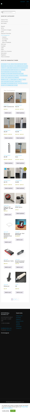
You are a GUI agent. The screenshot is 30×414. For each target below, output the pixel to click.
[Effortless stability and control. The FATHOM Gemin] (15, 352)
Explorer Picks (4, 19)
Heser (15, 73)
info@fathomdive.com (6, 328)
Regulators (3, 54)
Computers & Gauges (6, 29)
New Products (4, 21)
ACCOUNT (22, 1)
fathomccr (8, 330)
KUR (26, 75)
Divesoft (24, 67)
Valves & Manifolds (6, 42)
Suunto (3, 85)
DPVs (2, 31)
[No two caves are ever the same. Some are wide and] (15, 371)
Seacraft (18, 81)
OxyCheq (4, 81)
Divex (3, 69)
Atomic (24, 64)
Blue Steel (14, 65)
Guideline (3, 46)
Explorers (18, 319)
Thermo (9, 85)
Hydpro (3, 75)
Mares (17, 77)
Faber (23, 69)
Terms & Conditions (8, 408)
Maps (2, 49)
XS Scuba (14, 85)
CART (27, 1)
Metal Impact (19, 79)
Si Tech (18, 83)
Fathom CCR (19, 315)
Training (18, 322)
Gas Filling (4, 40)
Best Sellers (4, 23)
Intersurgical (11, 75)
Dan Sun (12, 67)
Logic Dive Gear (6, 77)
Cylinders (4, 37)
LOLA (13, 77)
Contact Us (18, 328)
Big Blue (7, 65)
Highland (20, 73)
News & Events (19, 321)
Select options (20, 112)
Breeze (20, 65)
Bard (2, 65)
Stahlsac (24, 83)
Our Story (18, 317)
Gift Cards (3, 44)
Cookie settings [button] (5, 410)
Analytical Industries (10, 64)
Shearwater (5, 83)
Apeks (19, 64)
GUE (14, 71)
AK (2, 64)
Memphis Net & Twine (7, 79)
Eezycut (18, 69)
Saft (13, 81)
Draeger (7, 69)
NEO (24, 79)
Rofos (9, 81)
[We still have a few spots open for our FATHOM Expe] (15, 340)
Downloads (18, 326)
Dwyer (13, 69)
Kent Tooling (20, 75)
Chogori (25, 65)
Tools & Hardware (5, 56)
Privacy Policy (24, 406)
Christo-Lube (5, 67)
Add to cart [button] (8, 112)
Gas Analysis (5, 38)
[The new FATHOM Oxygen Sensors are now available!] (15, 387)
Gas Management (5, 35)
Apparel (3, 26)
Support (18, 324)
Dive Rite (18, 67)
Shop (5, 90)
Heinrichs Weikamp (7, 73)
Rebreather (4, 53)
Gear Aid (9, 71)
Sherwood (12, 83)
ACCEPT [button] (13, 410)
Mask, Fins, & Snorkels (6, 51)
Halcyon (18, 71)
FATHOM (3, 71)
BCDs (2, 28)
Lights (2, 47)
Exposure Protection (6, 33)
